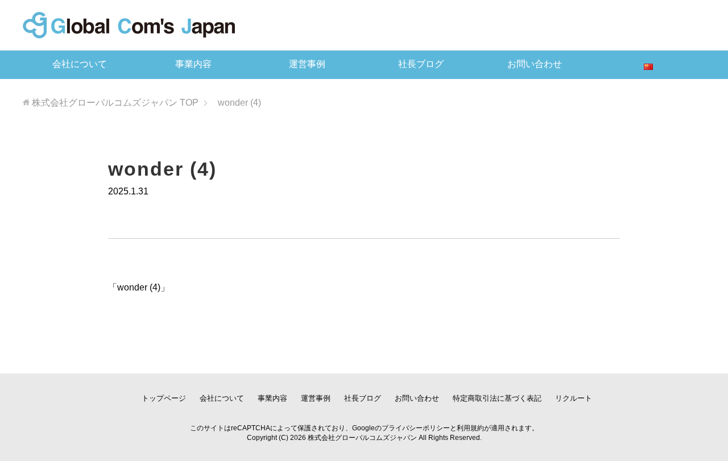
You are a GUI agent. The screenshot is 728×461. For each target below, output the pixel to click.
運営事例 (307, 64)
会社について (79, 64)
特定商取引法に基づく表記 (497, 398)
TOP (115, 102)
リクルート (573, 398)
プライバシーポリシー (416, 428)
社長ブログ (421, 64)
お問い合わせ (534, 64)
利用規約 (470, 428)
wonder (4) (138, 287)
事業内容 (193, 64)
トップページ (164, 398)
